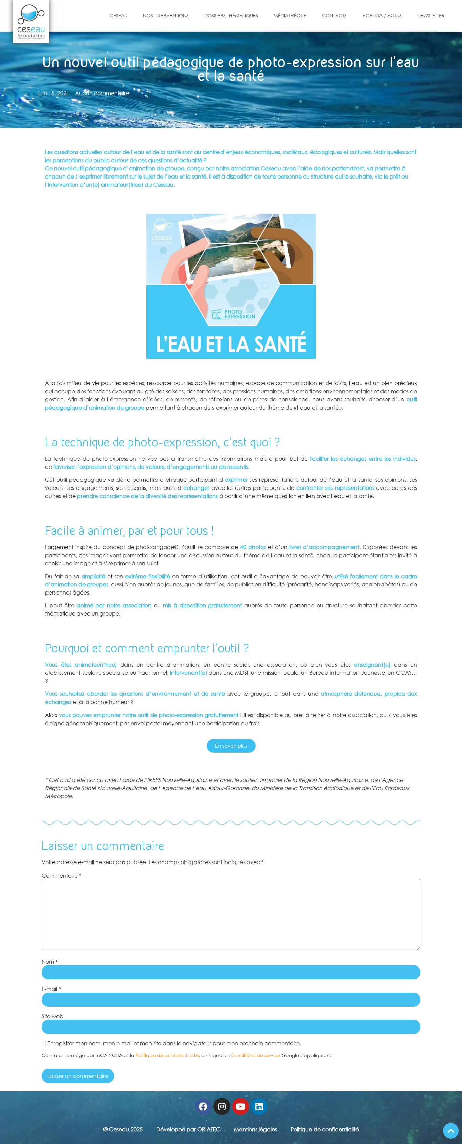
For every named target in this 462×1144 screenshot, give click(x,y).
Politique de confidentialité (167, 1055)
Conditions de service (255, 1055)
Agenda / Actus (382, 15)
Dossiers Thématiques (231, 15)
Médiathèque (290, 15)
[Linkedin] (259, 1106)
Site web (52, 1016)
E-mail (51, 989)
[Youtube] (240, 1106)
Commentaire (62, 875)
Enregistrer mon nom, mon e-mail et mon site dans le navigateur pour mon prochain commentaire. (174, 1043)
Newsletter (431, 15)
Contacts (334, 15)
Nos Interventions (166, 15)
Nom (50, 961)
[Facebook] (203, 1106)
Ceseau (119, 15)
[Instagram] (221, 1106)
